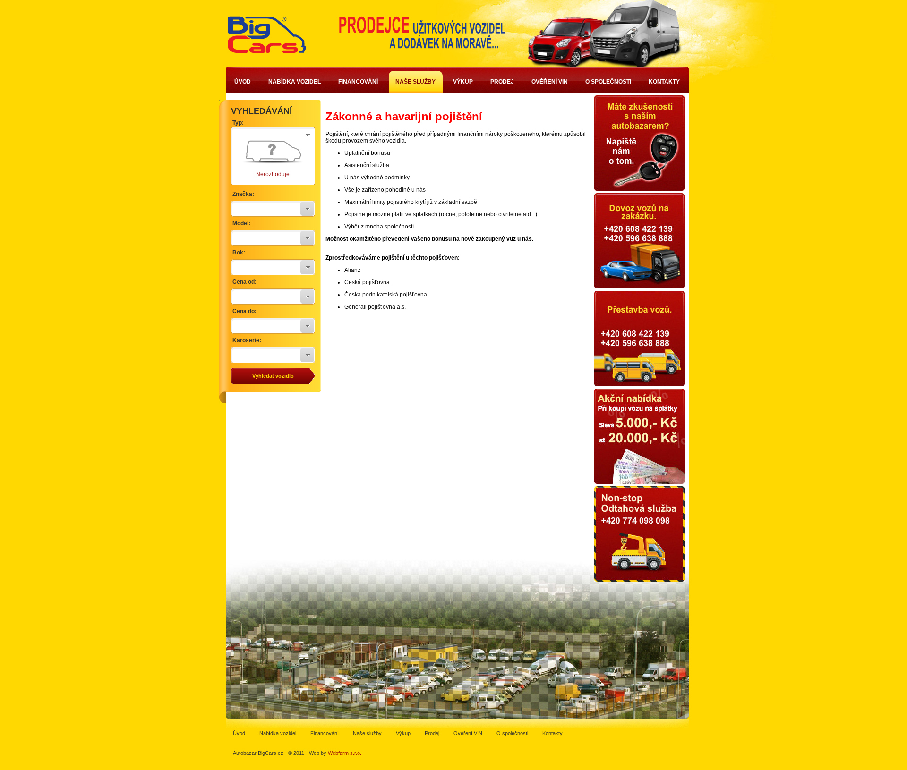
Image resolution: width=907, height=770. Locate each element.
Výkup (463, 81)
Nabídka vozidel (294, 81)
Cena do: (244, 311)
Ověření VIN (549, 81)
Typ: (238, 122)
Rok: (238, 252)
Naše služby (415, 81)
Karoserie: (246, 340)
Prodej (502, 81)
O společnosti (608, 81)
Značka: (243, 194)
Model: (241, 223)
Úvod (242, 81)
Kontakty (664, 81)
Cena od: (244, 282)
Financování (358, 81)
